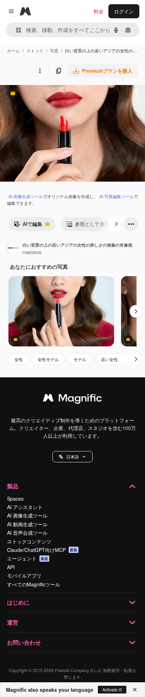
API (11, 567)
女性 (18, 359)
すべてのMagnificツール (33, 584)
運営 (12, 622)
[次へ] (116, 224)
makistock (32, 252)
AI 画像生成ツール (25, 196)
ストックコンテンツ (29, 541)
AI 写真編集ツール (116, 196)
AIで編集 (28, 225)
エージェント (27, 558)
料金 (98, 11)
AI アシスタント (25, 506)
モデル (80, 359)
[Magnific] (72, 399)
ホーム (13, 50)
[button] (72, 456)
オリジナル (48, 94)
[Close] (135, 689)
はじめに (18, 602)
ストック (34, 50)
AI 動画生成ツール (27, 524)
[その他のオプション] (40, 71)
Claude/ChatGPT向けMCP (42, 549)
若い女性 (109, 359)
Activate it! (112, 689)
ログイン (124, 11)
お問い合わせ (24, 642)
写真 (54, 50)
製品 (12, 486)
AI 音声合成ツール (27, 532)
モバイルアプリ (24, 575)
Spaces (15, 498)
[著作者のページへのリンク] (13, 249)
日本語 (72, 457)
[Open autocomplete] (15, 30)
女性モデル (48, 359)
